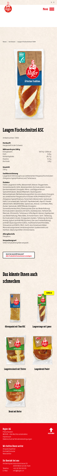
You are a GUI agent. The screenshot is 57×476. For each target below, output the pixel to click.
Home (5, 41)
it (53, 2)
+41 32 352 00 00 (19, 468)
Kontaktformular (9, 451)
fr (51, 2)
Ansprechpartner (9, 449)
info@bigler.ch (18, 471)
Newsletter (7, 454)
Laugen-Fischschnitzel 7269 (26, 41)
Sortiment (12, 41)
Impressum (7, 437)
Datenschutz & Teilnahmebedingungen (17, 439)
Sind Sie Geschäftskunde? (19, 255)
